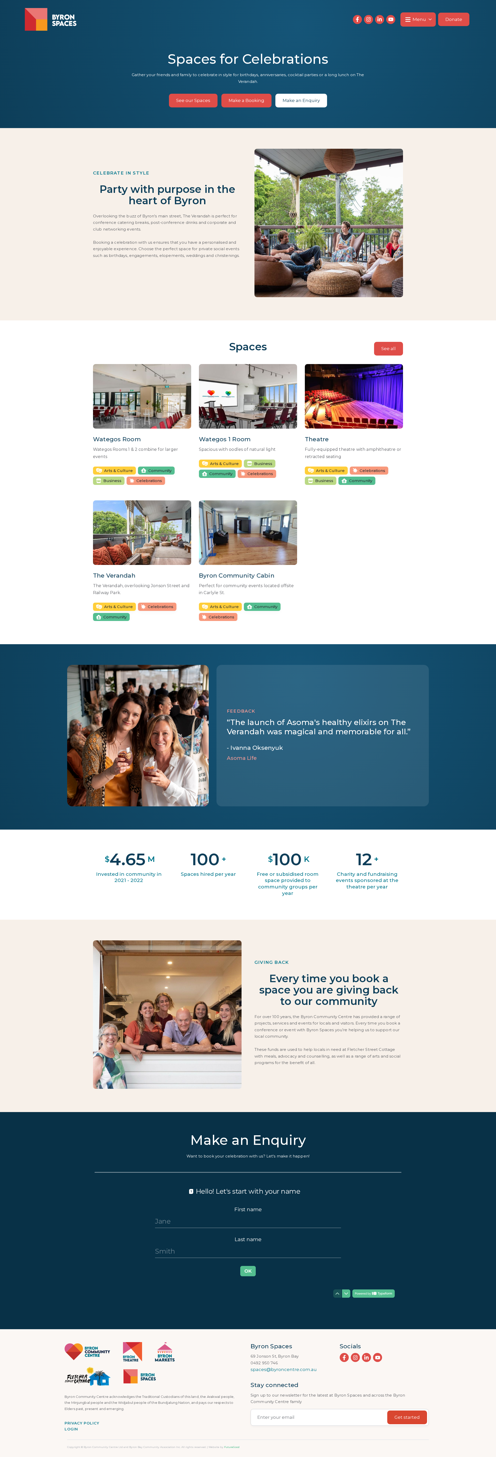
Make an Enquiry (301, 100)
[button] (418, 19)
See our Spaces (193, 100)
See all (388, 348)
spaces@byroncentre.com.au (284, 1369)
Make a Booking (246, 100)
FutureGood (231, 1447)
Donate (453, 19)
